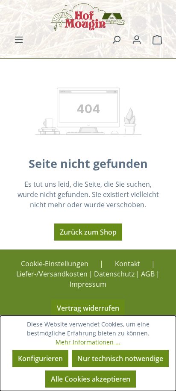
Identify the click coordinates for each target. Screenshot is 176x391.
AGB (148, 274)
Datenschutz (114, 274)
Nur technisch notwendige (120, 358)
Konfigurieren (40, 358)
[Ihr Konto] (136, 39)
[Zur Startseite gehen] (88, 17)
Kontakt (127, 263)
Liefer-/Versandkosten (52, 274)
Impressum (88, 284)
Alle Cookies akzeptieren (90, 379)
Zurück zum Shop (88, 232)
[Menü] (19, 39)
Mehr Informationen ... (88, 342)
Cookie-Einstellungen (54, 263)
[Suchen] (116, 39)
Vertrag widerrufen (88, 308)
